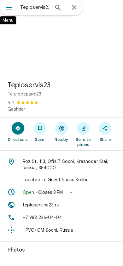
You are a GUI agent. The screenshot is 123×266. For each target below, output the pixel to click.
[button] (61, 192)
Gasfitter (16, 109)
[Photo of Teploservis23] (61, 38)
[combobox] (34, 7)
